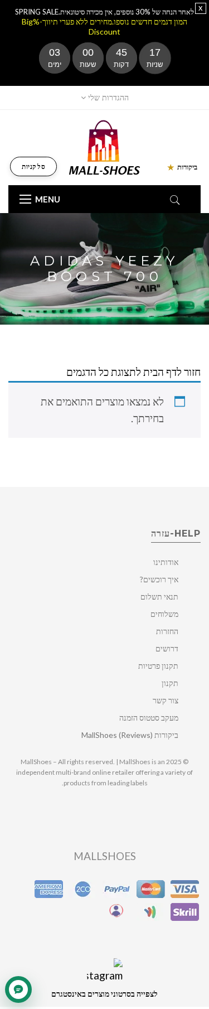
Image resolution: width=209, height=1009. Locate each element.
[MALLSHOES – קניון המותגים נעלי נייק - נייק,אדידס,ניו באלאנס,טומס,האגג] (104, 146)
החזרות (167, 631)
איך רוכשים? (159, 579)
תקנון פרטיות (158, 665)
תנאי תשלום (159, 596)
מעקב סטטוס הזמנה (148, 717)
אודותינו (165, 562)
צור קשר (165, 700)
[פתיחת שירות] (18, 989)
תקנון (170, 683)
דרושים (166, 648)
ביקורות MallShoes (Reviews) (129, 735)
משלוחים (164, 614)
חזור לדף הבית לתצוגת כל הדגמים (133, 371)
